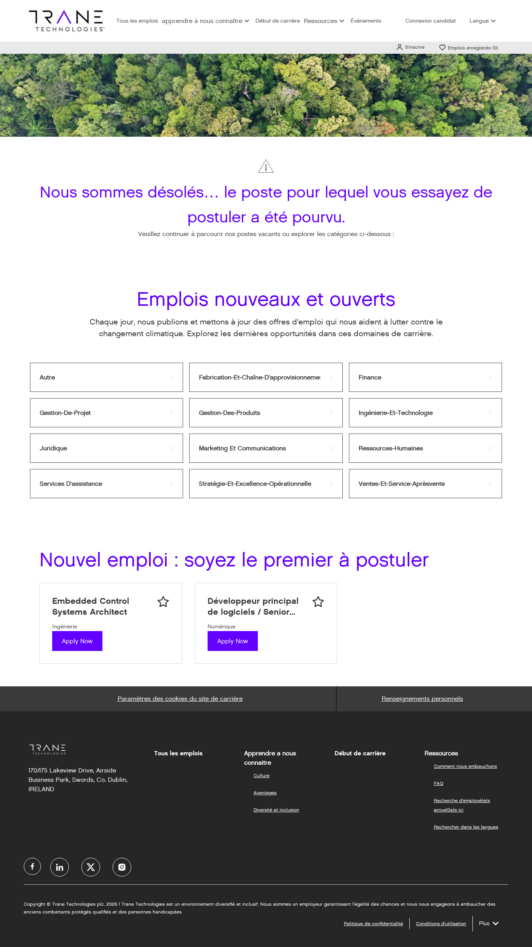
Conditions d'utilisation (441, 923)
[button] (410, 47)
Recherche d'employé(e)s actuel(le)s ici (462, 805)
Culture (262, 775)
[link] (106, 377)
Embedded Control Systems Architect (90, 606)
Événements (366, 21)
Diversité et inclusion (276, 810)
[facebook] (32, 866)
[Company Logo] (66, 20)
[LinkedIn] (59, 867)
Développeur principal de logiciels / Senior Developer (253, 606)
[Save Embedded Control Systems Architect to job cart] (163, 602)
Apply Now (77, 641)
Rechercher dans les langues (466, 827)
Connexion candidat (430, 21)
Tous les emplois (137, 21)
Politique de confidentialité (373, 923)
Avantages (265, 792)
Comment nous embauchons (465, 766)
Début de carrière (277, 21)
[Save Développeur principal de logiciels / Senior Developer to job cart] (318, 602)
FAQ (438, 783)
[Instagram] (122, 867)
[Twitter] (90, 867)
